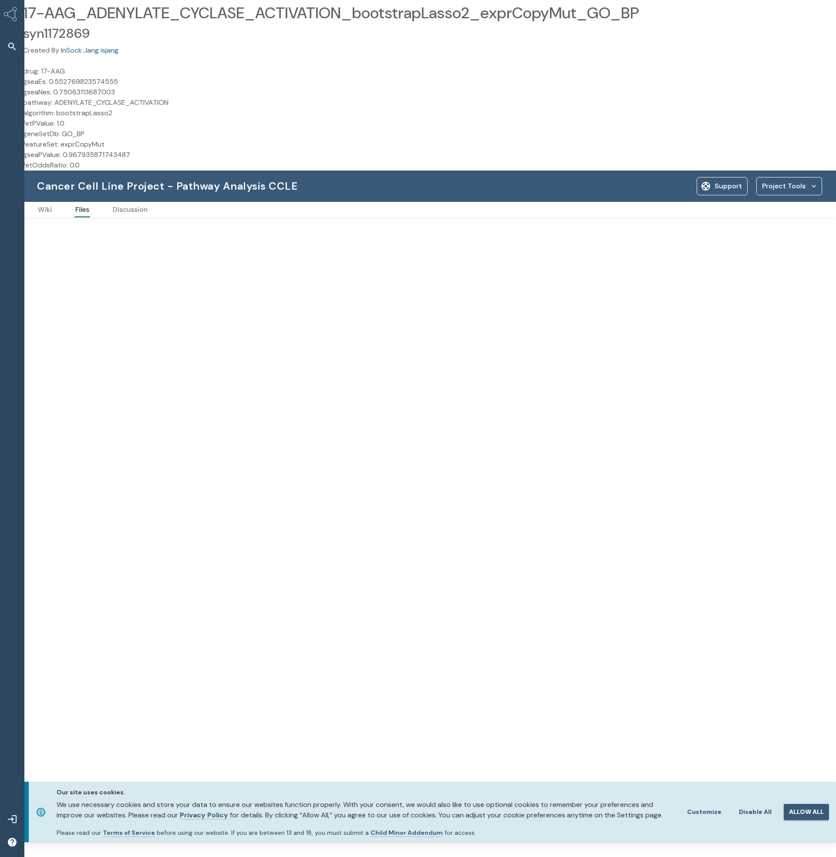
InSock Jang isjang (89, 50)
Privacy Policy (204, 815)
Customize (704, 812)
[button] (12, 46)
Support (728, 186)
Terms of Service (129, 833)
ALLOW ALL (806, 812)
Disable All (755, 812)
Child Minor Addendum (407, 833)
